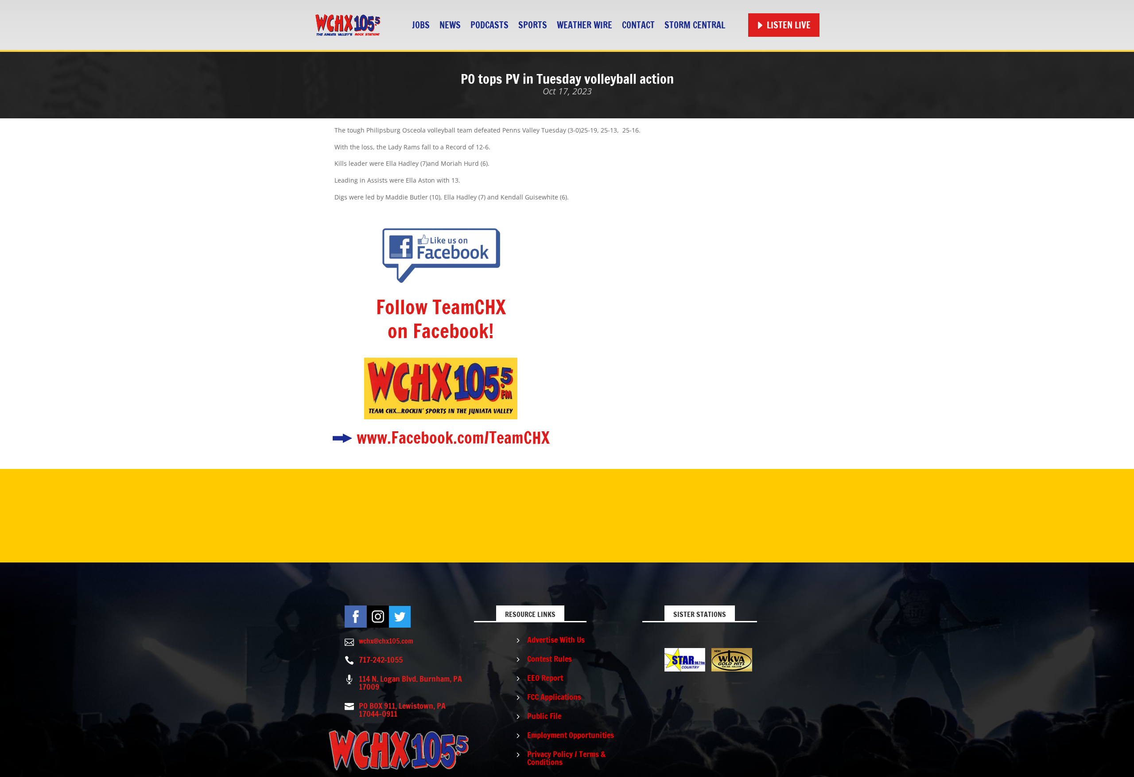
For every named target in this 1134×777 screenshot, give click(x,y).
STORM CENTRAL (694, 25)
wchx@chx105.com (386, 641)
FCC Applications (554, 697)
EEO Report (545, 677)
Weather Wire (584, 25)
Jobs (421, 25)
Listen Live (789, 25)
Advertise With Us (556, 639)
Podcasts (489, 25)
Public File (544, 716)
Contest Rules (549, 658)
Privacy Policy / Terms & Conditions (566, 758)
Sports (532, 25)
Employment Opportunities (570, 735)
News (450, 25)
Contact (638, 25)
